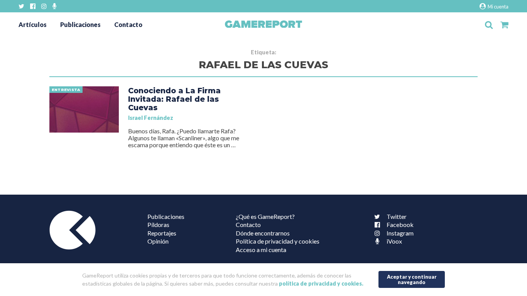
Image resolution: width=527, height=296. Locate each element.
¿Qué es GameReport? (265, 216)
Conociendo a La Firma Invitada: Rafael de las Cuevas (174, 99)
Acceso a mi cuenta (261, 249)
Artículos (33, 24)
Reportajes (161, 233)
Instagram (400, 233)
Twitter (397, 216)
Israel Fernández (150, 117)
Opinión (158, 241)
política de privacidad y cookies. (321, 284)
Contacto (128, 24)
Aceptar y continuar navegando (412, 280)
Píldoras (158, 224)
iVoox (394, 241)
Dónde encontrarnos (263, 233)
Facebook (400, 224)
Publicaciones (80, 24)
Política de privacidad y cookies (277, 241)
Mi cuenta (497, 6)
